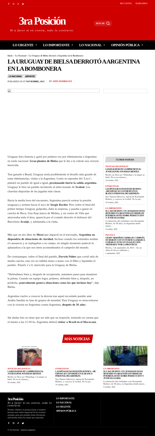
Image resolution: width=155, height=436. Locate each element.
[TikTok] (18, 3)
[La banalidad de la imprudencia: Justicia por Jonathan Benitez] (30, 356)
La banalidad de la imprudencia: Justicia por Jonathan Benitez (123, 170)
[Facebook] (8, 3)
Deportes (30, 76)
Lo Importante (113, 208)
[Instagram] (13, 3)
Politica (110, 235)
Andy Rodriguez (62, 81)
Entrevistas (112, 186)
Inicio (10, 55)
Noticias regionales (116, 166)
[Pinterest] (135, 82)
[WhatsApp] (143, 82)
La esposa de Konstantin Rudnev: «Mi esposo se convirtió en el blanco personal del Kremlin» (123, 191)
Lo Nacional (20, 55)
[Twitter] (23, 3)
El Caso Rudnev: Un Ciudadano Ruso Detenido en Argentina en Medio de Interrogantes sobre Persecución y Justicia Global (125, 214)
